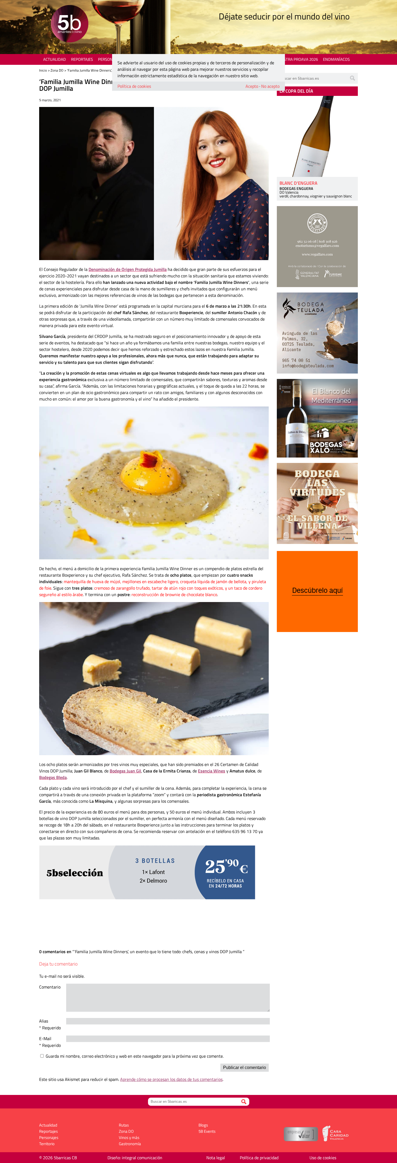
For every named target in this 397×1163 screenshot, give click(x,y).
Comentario (49, 987)
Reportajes (82, 59)
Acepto (251, 86)
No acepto (270, 86)
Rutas (124, 1125)
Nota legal (215, 1157)
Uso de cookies (322, 1157)
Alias (43, 1021)
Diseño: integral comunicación (134, 1157)
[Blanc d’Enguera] (317, 136)
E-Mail (45, 1038)
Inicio (43, 70)
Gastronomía (130, 1144)
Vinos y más (129, 1137)
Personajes (109, 59)
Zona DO (57, 70)
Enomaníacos (336, 59)
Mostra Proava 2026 (297, 59)
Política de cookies (134, 86)
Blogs (203, 1125)
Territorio (47, 1144)
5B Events (207, 1131)
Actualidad (54, 59)
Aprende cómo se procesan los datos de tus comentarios (171, 1079)
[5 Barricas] (69, 24)
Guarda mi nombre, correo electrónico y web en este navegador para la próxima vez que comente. (135, 1056)
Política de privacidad (259, 1157)
